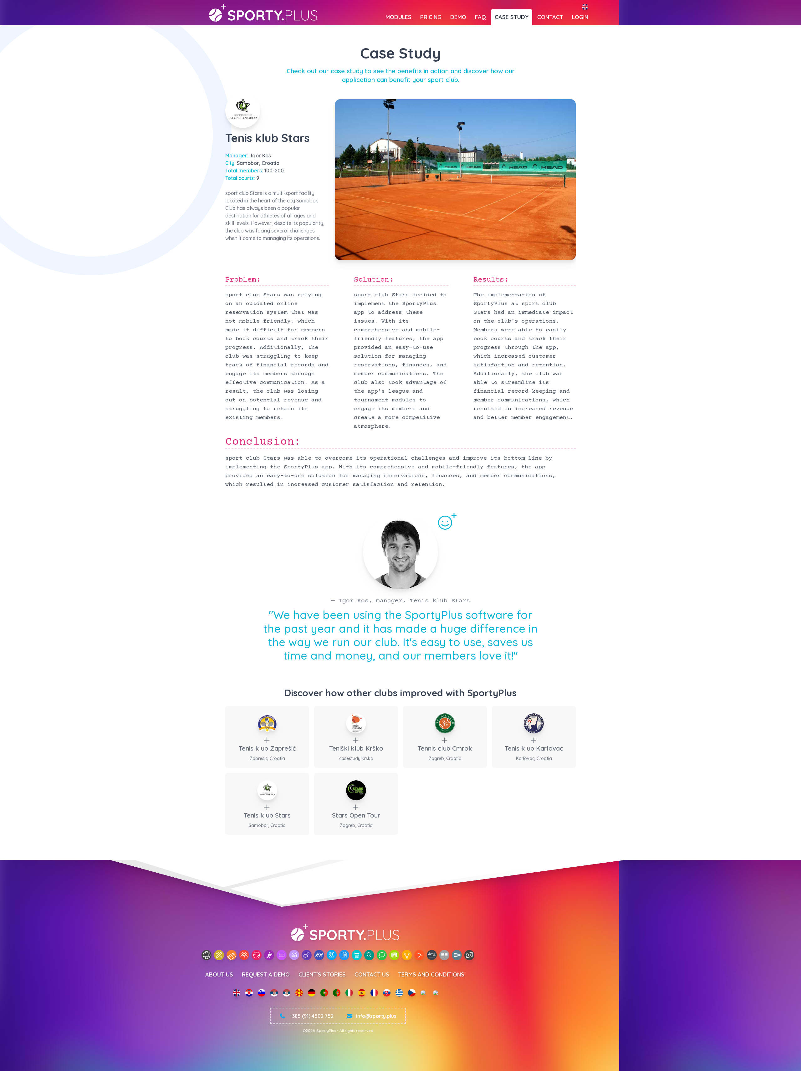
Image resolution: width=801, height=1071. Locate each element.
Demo (458, 17)
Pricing (430, 17)
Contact (550, 17)
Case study (511, 17)
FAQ (480, 17)
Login (580, 17)
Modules (398, 17)
